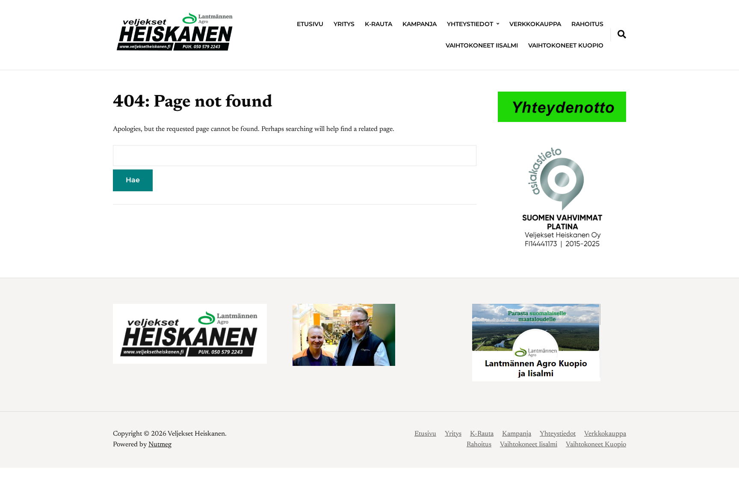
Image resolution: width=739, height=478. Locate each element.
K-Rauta (378, 24)
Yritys (344, 24)
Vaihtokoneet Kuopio (565, 45)
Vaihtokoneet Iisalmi (482, 45)
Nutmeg (159, 444)
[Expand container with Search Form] (622, 34)
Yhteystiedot (470, 24)
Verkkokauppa (535, 24)
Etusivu (310, 24)
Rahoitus (587, 24)
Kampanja (419, 24)
